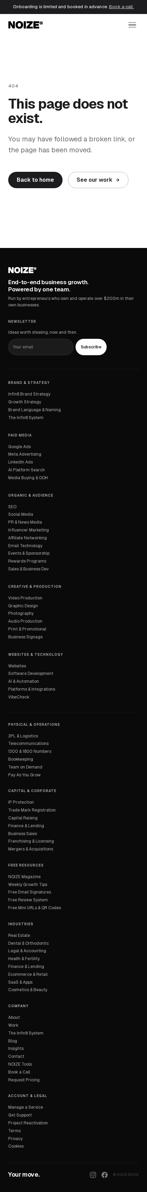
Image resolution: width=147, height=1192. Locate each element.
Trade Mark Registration (32, 810)
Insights (16, 1048)
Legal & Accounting (27, 951)
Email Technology (25, 546)
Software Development (30, 673)
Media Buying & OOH (28, 478)
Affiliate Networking (27, 538)
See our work (94, 179)
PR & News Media (25, 522)
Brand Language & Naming (34, 410)
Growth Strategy (24, 402)
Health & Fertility (24, 958)
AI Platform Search (26, 470)
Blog (12, 1041)
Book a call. (121, 7)
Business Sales (22, 833)
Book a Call (19, 1072)
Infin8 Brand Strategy (29, 394)
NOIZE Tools (20, 1064)
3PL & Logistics (23, 736)
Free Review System (28, 900)
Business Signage (25, 637)
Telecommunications (28, 743)
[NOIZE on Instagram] (93, 1175)
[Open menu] (132, 25)
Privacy (15, 1138)
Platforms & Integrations (31, 689)
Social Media (20, 514)
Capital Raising (23, 818)
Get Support (20, 1115)
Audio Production (25, 621)
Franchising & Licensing (31, 841)
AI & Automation (23, 681)
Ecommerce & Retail (28, 974)
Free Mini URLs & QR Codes (34, 908)
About (14, 1017)
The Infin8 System (25, 417)
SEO (12, 507)
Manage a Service (25, 1107)
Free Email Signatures (29, 892)
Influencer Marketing (28, 530)
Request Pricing (24, 1080)
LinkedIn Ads (20, 462)
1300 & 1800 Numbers (29, 751)
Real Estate (19, 935)
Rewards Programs (27, 561)
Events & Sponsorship (29, 553)
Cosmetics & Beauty (27, 990)
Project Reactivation (28, 1123)
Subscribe (91, 347)
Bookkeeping (20, 759)
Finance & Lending (26, 826)
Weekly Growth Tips (27, 884)
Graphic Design (23, 606)
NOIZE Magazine (24, 876)
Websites (17, 666)
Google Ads (19, 446)
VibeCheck (18, 697)
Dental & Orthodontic (28, 943)
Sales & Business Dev (28, 569)
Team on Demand (25, 767)
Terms (14, 1131)
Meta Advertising (24, 454)
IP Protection (21, 802)
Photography (21, 613)
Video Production (25, 598)
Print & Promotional (27, 629)
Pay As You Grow (24, 775)
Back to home (35, 179)
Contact (16, 1056)
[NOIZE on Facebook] (105, 1175)
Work (13, 1025)
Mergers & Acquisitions (30, 849)
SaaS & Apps (20, 982)
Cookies (16, 1146)
